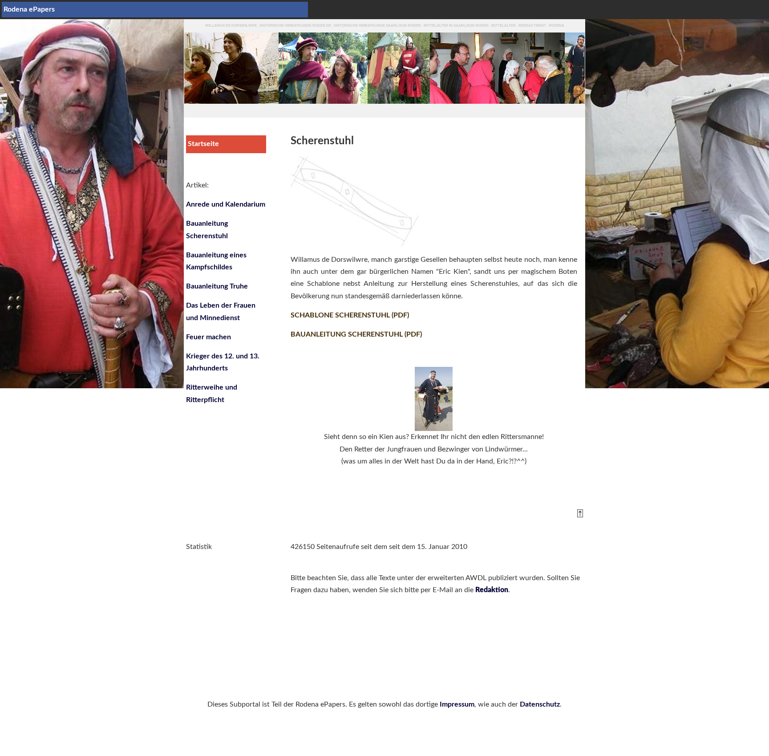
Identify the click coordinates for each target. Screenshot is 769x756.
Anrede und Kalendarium (225, 204)
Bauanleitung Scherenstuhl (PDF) (356, 334)
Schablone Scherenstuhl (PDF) (350, 315)
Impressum (457, 704)
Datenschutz (540, 704)
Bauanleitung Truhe (217, 286)
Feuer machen (208, 337)
